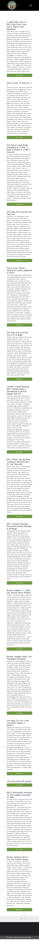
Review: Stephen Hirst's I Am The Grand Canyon (18, 858)
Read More (19, 75)
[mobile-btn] (30, 5)
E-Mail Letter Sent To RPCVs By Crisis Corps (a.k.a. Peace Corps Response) (16, 26)
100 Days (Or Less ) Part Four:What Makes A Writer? (18, 723)
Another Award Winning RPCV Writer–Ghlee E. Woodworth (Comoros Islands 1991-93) (18, 390)
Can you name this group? (19, 781)
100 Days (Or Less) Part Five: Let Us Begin (17, 334)
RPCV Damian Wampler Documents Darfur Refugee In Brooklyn (19, 526)
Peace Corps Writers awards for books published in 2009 (19, 270)
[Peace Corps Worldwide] (12, 5)
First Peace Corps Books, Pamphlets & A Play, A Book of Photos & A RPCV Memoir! (18, 149)
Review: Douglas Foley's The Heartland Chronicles (19, 658)
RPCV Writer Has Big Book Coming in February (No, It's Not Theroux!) (18, 462)
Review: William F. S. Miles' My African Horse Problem (19, 591)
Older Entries (24, 918)
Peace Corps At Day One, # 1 (19, 84)
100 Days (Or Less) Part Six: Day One (19, 213)
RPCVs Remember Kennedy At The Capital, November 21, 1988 (19, 795)
